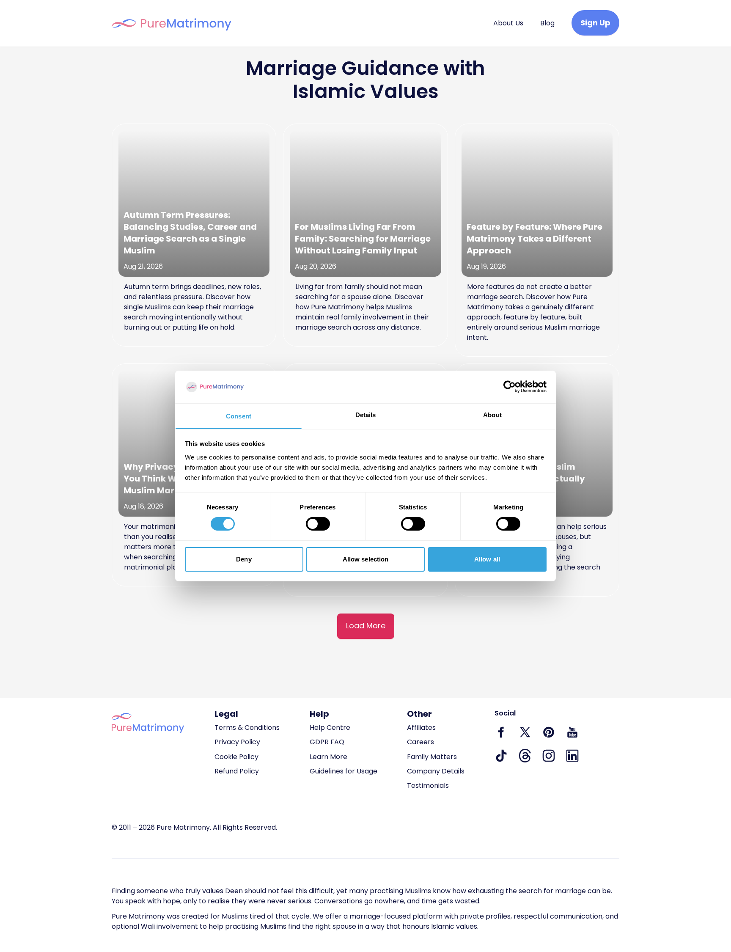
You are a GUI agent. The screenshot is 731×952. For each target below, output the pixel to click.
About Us (508, 23)
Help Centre (330, 727)
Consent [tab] (238, 416)
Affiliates (421, 727)
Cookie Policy (236, 757)
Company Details (435, 771)
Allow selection (366, 559)
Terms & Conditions (247, 727)
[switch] (318, 524)
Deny (243, 559)
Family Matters (432, 757)
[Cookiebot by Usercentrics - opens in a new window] (510, 386)
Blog (547, 23)
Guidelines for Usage (343, 771)
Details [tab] (365, 414)
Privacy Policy (237, 742)
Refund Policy (236, 771)
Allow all (487, 559)
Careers (420, 742)
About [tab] (492, 414)
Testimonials (428, 785)
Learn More (328, 757)
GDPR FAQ (327, 742)
